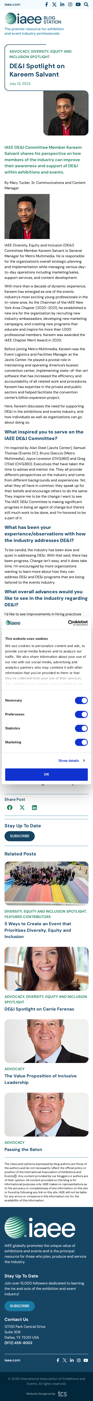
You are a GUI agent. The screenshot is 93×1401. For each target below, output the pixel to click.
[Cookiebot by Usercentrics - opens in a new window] (68, 623)
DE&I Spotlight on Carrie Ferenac (39, 1009)
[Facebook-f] (46, 4)
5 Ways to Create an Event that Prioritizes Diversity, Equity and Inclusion (38, 930)
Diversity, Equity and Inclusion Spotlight (45, 911)
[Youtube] (78, 4)
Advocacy (19, 51)
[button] (10, 807)
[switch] (81, 714)
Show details (68, 761)
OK (46, 774)
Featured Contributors (28, 916)
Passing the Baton (23, 1149)
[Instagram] (70, 4)
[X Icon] (54, 4)
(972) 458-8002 (18, 1342)
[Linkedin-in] (62, 4)
